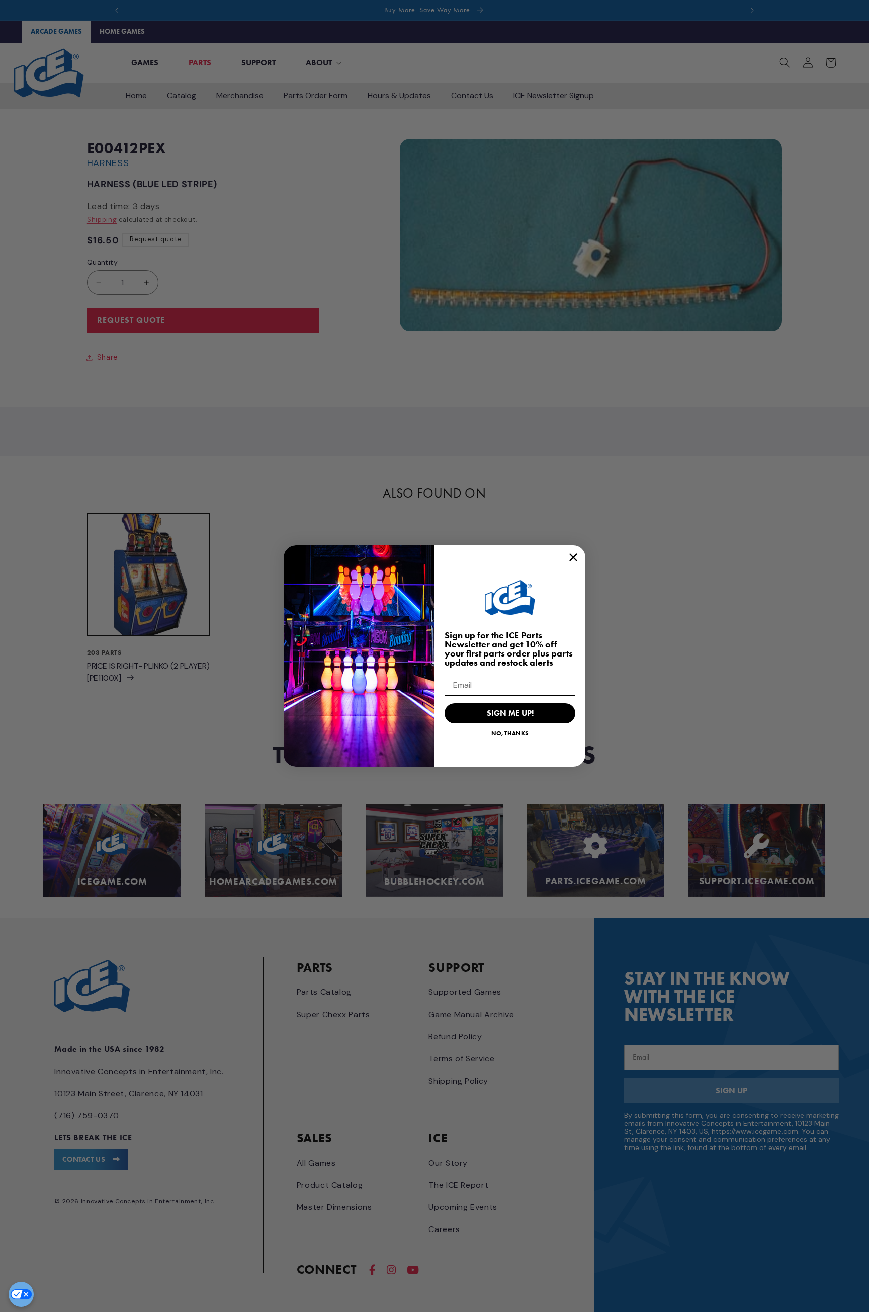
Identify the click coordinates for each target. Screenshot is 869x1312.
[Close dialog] (573, 557)
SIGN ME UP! (510, 713)
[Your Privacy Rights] (21, 1294)
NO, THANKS (510, 733)
